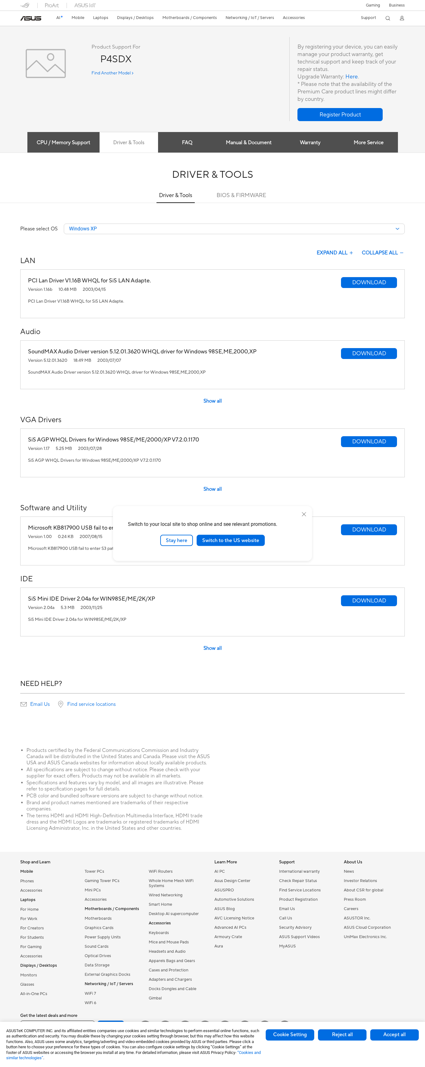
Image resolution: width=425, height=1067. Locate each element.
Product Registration (298, 899)
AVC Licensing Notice (234, 918)
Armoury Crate (228, 936)
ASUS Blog (224, 908)
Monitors (28, 975)
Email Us (40, 704)
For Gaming (31, 946)
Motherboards (98, 918)
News (349, 871)
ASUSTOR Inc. (357, 918)
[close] (303, 514)
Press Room (355, 899)
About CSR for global (363, 890)
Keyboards (159, 932)
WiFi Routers (161, 871)
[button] (373, 5)
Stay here (176, 540)
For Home (29, 909)
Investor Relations (360, 880)
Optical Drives (98, 955)
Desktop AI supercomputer (174, 913)
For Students (32, 937)
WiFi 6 (90, 1002)
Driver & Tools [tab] (128, 142)
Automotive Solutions (234, 899)
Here (351, 76)
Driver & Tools (175, 195)
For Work (28, 918)
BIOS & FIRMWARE (241, 195)
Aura (218, 946)
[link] (30, 18)
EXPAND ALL (332, 253)
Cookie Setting (290, 1035)
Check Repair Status (298, 880)
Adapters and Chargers (170, 979)
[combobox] (234, 229)
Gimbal (155, 998)
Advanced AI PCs (230, 927)
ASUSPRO (224, 890)
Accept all (394, 1035)
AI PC (219, 871)
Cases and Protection (168, 970)
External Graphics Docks (107, 974)
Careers (351, 908)
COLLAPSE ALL (380, 253)
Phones (27, 881)
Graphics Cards (99, 927)
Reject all (342, 1035)
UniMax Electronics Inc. (365, 936)
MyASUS (287, 946)
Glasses (27, 984)
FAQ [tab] (187, 142)
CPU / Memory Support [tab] (63, 142)
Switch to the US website (230, 540)
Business (397, 5)
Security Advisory (295, 927)
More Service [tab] (369, 142)
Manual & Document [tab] (249, 142)
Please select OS (39, 229)
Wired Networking (166, 895)
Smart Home (160, 904)
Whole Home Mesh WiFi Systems (171, 883)
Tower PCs (94, 871)
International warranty (299, 871)
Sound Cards (97, 946)
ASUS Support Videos (299, 936)
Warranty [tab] (310, 142)
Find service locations (91, 704)
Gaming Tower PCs (102, 880)
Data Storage (97, 965)
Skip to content (24, 19)
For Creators (32, 928)
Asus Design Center (232, 880)
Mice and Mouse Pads (169, 942)
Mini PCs (93, 890)
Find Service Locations (300, 890)
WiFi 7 (90, 993)
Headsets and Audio (167, 951)
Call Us (285, 918)
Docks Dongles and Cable (172, 988)
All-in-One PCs (33, 993)
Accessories (31, 890)
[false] (340, 114)
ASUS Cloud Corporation (367, 927)
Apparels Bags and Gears (172, 960)
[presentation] (23, 704)
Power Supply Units (103, 937)
